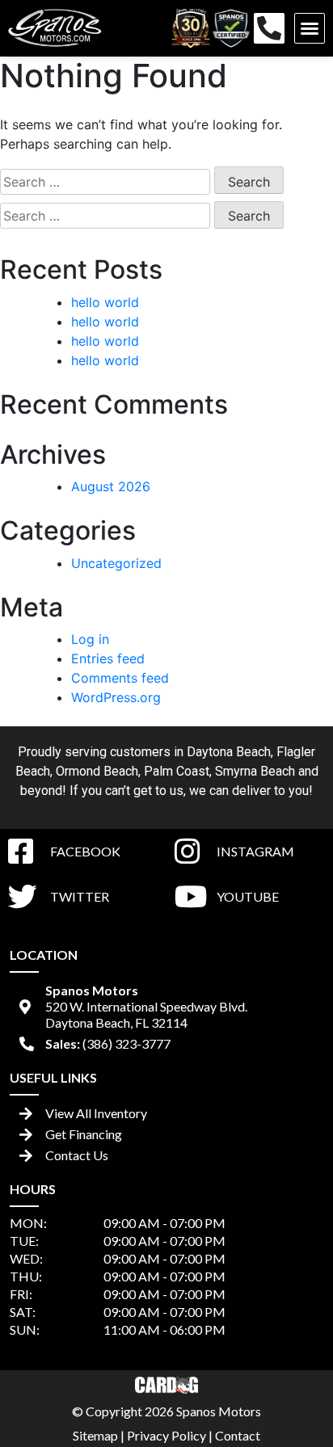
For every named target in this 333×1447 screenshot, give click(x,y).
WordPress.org (116, 697)
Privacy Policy (166, 1435)
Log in (90, 639)
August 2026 (110, 486)
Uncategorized (116, 563)
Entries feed (108, 658)
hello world (105, 302)
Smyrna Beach (255, 771)
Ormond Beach (97, 771)
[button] (309, 28)
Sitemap (95, 1435)
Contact (237, 1435)
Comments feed (120, 678)
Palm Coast (176, 771)
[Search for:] (105, 182)
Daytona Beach (229, 751)
